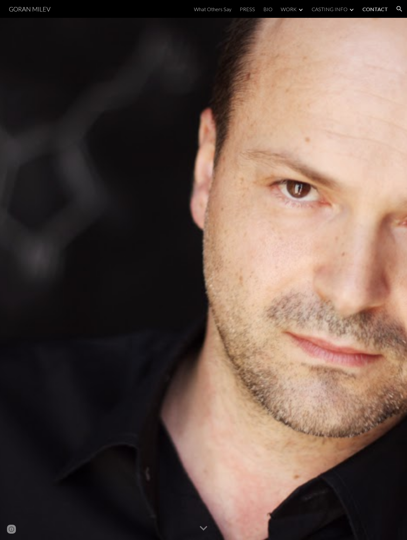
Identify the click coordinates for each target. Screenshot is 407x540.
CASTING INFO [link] (330, 9)
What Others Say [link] (212, 9)
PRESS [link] (247, 9)
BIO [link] (267, 9)
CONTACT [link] (375, 9)
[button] (399, 9)
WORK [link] (289, 9)
